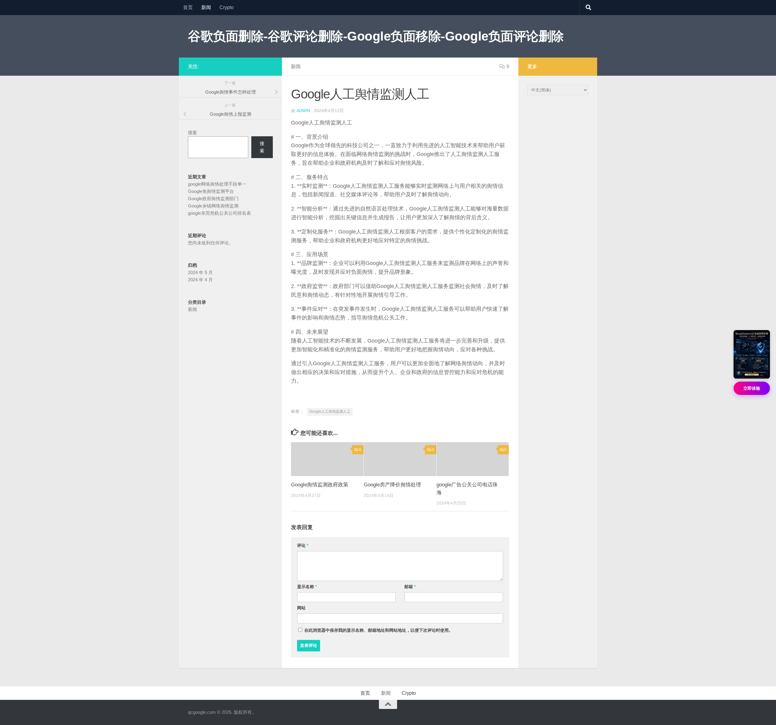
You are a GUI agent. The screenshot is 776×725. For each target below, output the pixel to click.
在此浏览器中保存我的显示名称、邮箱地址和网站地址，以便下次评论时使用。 (378, 630)
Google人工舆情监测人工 (329, 411)
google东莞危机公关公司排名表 (219, 213)
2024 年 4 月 (200, 279)
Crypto (226, 7)
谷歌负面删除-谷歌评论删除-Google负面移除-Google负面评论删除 (376, 36)
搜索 (192, 132)
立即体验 (751, 388)
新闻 (206, 7)
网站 (301, 607)
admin (303, 110)
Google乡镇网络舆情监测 (213, 205)
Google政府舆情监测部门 (213, 198)
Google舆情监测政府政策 (319, 485)
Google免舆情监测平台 (211, 191)
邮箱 (410, 586)
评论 (302, 545)
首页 (188, 7)
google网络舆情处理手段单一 (217, 184)
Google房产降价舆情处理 (392, 485)
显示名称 (307, 586)
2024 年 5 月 (200, 272)
